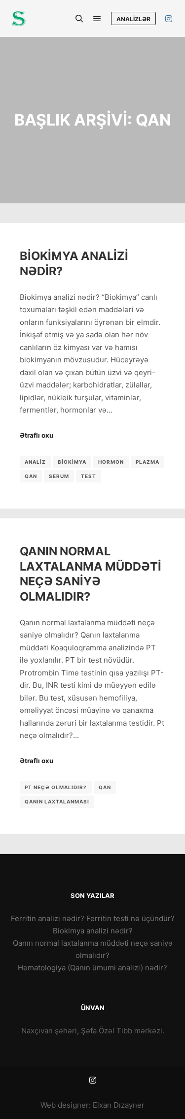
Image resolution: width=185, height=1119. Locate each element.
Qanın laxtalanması (57, 801)
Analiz (35, 462)
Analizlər (133, 19)
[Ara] (79, 18)
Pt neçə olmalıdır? (56, 787)
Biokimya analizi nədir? (93, 930)
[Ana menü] (97, 18)
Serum (59, 476)
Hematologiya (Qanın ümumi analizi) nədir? (92, 967)
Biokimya (72, 462)
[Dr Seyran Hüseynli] (18, 18)
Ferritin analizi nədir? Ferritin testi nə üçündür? (93, 918)
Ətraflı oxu (36, 435)
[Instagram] (168, 18)
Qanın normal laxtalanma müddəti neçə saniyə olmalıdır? (90, 574)
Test (88, 476)
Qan (31, 476)
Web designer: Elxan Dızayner (92, 1105)
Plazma (147, 462)
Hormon (111, 462)
